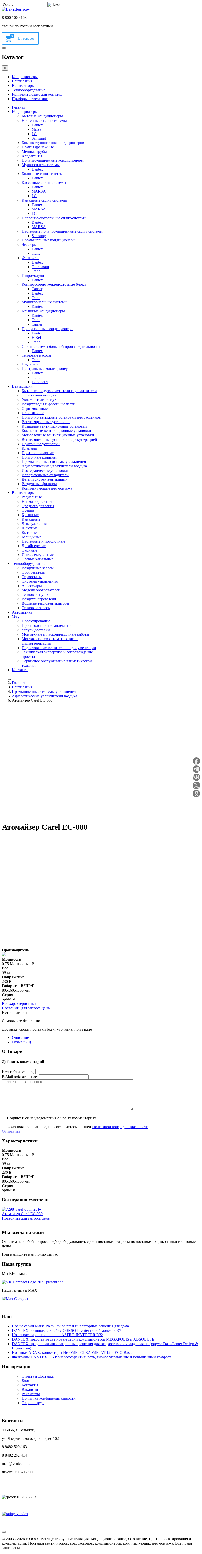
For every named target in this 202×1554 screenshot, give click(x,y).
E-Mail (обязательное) (20, 1077)
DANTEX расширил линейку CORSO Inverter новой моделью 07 (66, 1330)
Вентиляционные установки (46, 422)
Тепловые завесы (36, 608)
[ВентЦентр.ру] (16, 9)
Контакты (20, 670)
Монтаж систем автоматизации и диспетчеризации (50, 641)
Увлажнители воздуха (40, 399)
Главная (18, 107)
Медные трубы (34, 151)
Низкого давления (37, 501)
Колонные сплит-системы (43, 174)
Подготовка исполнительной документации (59, 648)
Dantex (37, 125)
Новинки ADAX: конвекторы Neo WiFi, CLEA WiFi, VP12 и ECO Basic (72, 1352)
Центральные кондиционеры (46, 368)
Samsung (39, 138)
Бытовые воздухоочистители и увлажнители (59, 391)
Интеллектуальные (38, 555)
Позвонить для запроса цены (26, 1008)
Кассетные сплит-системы (44, 182)
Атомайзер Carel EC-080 (22, 1214)
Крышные (30, 515)
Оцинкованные (35, 408)
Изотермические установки (45, 470)
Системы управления (40, 581)
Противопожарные (38, 453)
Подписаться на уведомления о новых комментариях (51, 1118)
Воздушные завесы (38, 568)
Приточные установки (41, 444)
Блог (26, 1381)
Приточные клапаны (39, 457)
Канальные (31, 519)
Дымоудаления (34, 524)
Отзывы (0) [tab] (21, 1042)
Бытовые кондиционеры (42, 116)
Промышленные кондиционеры (48, 240)
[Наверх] (4, 1532)
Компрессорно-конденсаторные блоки (54, 284)
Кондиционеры (25, 77)
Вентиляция (22, 81)
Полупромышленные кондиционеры (53, 160)
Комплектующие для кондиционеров (53, 143)
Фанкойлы (30, 258)
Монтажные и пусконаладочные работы (55, 634)
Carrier (37, 289)
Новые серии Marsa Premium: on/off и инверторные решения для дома (70, 1326)
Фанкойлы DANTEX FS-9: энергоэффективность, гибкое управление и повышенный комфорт (91, 1357)
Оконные (29, 550)
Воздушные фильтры (39, 484)
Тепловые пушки (36, 594)
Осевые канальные (37, 559)
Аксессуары (32, 586)
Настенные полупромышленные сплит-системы (62, 231)
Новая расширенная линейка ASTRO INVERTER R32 (57, 1335)
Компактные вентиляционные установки (56, 430)
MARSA (39, 191)
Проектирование (36, 621)
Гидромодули (33, 275)
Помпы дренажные (38, 147)
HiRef (36, 337)
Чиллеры (29, 244)
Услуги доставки (36, 630)
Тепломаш (40, 267)
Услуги (18, 617)
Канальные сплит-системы (44, 200)
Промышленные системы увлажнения (54, 462)
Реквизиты (31, 1394)
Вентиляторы (23, 85)
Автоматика (22, 612)
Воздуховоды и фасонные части (48, 404)
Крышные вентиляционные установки (54, 426)
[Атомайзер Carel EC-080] (22, 1209)
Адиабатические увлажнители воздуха (54, 466)
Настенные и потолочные (43, 541)
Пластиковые (33, 413)
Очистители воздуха (39, 395)
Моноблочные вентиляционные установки (58, 435)
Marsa (36, 129)
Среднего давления (38, 506)
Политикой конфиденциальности (120, 1127)
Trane (36, 253)
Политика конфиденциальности (49, 1398)
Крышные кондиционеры (43, 311)
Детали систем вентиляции (44, 479)
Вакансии (30, 1389)
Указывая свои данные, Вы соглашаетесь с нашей (77, 1127)
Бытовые (29, 532)
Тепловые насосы (36, 355)
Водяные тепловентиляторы (45, 603)
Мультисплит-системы (41, 165)
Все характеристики (19, 1003)
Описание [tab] (20, 1037)
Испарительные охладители (45, 475)
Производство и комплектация (47, 625)
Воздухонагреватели (39, 599)
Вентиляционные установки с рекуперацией (59, 439)
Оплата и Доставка (38, 1376)
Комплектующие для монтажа (37, 94)
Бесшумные (31, 537)
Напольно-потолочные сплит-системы (54, 218)
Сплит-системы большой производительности (61, 346)
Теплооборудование (28, 90)
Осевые (28, 510)
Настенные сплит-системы (44, 120)
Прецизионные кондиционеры (47, 329)
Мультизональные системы (44, 302)
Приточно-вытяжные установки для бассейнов (61, 417)
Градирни (30, 364)
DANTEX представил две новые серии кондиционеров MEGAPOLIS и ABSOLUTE (83, 1339)
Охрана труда (33, 1403)
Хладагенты (32, 156)
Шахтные (30, 528)
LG (34, 134)
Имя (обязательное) (18, 1071)
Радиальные (32, 497)
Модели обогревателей (41, 590)
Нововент (40, 382)
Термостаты (32, 577)
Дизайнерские (34, 546)
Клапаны (29, 448)
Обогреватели (33, 572)
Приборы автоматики (30, 99)
